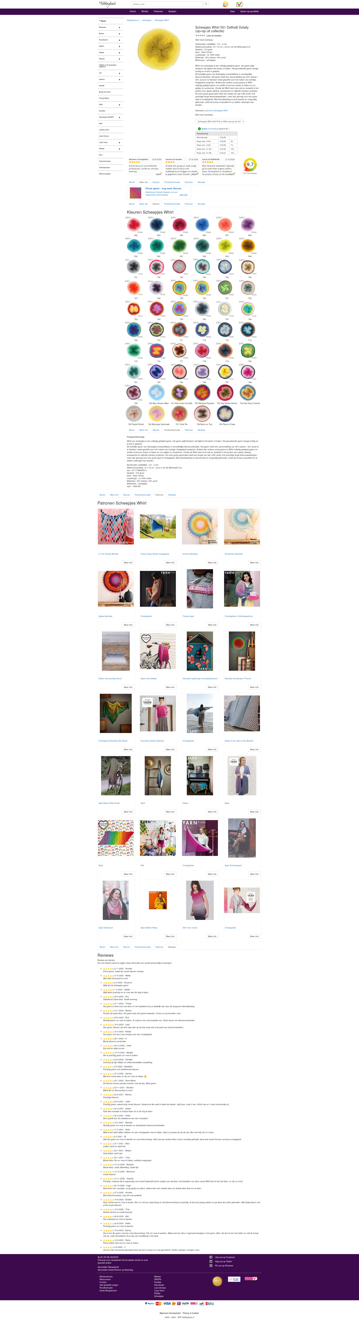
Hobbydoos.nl (133, 20)
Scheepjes (146, 20)
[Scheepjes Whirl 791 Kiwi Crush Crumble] (179, 393)
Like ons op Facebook (225, 1257)
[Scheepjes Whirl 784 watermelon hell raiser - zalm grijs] (179, 372)
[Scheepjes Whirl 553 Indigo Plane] (157, 225)
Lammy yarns (104, 130)
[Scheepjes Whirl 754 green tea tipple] (202, 267)
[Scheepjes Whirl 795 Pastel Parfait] (134, 414)
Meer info (144, 182)
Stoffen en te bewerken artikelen (108, 66)
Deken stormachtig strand (110, 678)
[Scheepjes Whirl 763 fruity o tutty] (134, 309)
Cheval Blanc (104, 98)
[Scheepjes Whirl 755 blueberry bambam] (225, 267)
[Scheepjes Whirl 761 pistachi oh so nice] (225, 288)
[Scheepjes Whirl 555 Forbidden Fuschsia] (179, 225)
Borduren (102, 27)
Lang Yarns (103, 142)
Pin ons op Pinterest (224, 1265)
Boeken (172, 11)
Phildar (101, 149)
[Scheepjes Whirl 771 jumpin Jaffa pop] (179, 330)
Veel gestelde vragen (109, 1284)
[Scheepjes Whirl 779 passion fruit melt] (225, 351)
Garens (102, 79)
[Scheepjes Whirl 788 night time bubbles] (248, 372)
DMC (101, 105)
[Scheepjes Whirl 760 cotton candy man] (202, 288)
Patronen (158, 11)
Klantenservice (106, 1276)
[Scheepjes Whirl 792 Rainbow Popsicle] (202, 393)
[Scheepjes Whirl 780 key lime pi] (248, 351)
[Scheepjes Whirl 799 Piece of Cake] (225, 414)
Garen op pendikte (249, 11)
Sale (232, 11)
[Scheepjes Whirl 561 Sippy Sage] (179, 246)
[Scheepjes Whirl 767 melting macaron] (225, 309)
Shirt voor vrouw (190, 927)
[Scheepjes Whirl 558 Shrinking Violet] (248, 225)
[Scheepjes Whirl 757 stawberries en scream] (134, 288)
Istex (101, 123)
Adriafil (101, 86)
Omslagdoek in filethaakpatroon (239, 616)
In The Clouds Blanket (108, 553)
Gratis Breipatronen (108, 1290)
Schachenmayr (105, 161)
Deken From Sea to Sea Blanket (239, 740)
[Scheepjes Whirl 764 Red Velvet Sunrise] (157, 309)
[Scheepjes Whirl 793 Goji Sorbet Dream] (225, 393)
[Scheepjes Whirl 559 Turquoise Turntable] (134, 246)
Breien (101, 34)
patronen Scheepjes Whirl (216, 110)
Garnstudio (159, 1284)
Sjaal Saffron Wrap (149, 927)
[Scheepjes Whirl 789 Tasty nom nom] (134, 393)
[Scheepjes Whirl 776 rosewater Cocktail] (157, 351)
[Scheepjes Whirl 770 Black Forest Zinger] (157, 330)
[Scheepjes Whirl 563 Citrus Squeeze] (225, 246)
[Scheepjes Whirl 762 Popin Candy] (248, 288)
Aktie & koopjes (105, 174)
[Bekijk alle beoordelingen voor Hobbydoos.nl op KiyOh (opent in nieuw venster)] (227, 4)
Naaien (102, 59)
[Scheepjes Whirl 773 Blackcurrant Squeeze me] (225, 330)
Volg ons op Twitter (223, 1261)
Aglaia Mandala (105, 616)
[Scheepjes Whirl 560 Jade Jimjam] (157, 246)
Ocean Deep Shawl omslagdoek (155, 553)
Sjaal (143, 803)
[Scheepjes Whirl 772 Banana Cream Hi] (202, 330)
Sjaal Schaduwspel (233, 865)
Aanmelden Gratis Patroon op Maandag (115, 1269)
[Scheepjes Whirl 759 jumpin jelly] (179, 288)
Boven (132, 182)
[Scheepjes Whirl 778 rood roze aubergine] (202, 351)
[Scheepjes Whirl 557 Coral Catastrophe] (225, 225)
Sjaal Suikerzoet (106, 927)
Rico (101, 155)
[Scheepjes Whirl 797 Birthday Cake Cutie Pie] (179, 414)
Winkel (144, 11)
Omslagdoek (146, 616)
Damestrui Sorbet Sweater (152, 740)
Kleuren (156, 182)
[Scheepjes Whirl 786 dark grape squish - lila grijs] (202, 372)
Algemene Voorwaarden (170, 1313)
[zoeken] (206, 4)
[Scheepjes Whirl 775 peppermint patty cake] (134, 351)
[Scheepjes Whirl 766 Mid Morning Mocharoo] (202, 309)
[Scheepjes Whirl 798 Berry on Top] (202, 414)
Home (133, 11)
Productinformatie (172, 182)
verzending (210, 128)
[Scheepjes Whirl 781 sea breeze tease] (134, 372)
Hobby (101, 52)
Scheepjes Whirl (162, 20)
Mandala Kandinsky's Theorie (238, 678)
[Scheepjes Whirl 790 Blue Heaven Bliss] (157, 393)
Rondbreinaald (106, 1287)
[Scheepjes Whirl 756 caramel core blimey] (248, 267)
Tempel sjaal (188, 616)
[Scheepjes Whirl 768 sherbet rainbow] (248, 309)
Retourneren (105, 1279)
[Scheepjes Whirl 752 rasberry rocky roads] (157, 267)
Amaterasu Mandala (234, 553)
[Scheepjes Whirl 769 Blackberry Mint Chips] (134, 330)
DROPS (157, 1279)
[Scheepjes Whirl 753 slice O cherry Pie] (179, 267)
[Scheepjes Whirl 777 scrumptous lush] (179, 351)
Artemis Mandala (190, 553)
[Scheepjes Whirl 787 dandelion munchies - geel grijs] (225, 372)
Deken (185, 803)
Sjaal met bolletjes (149, 678)
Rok (142, 865)
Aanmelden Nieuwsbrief (108, 1267)
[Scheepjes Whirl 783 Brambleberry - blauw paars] (157, 372)
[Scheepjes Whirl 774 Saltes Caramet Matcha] (248, 330)
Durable (102, 111)
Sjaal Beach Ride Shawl (109, 803)
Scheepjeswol (104, 168)
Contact (103, 1282)
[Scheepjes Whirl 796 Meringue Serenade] (157, 414)
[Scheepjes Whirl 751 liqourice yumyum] (134, 267)
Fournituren (103, 40)
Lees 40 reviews (214, 35)
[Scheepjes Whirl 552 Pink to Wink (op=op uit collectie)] (134, 225)
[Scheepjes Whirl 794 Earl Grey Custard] (248, 393)
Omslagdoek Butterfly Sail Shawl (113, 740)
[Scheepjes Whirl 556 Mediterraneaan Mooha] (202, 225)
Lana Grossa (104, 136)
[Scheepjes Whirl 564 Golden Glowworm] (248, 246)
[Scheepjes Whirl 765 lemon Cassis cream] (179, 309)
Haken (101, 46)
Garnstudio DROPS (106, 117)
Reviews (201, 182)
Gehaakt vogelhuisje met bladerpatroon (200, 678)
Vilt (100, 73)
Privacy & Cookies (191, 1313)
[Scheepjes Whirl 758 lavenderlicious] (157, 288)
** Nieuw (102, 21)
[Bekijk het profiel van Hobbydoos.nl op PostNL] (234, 1279)
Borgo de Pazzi (105, 92)
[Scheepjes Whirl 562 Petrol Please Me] (202, 246)
